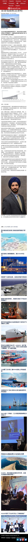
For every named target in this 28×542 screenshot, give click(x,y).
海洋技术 (8, 537)
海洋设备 (15, 226)
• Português (11, 3)
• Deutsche (18, 1)
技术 (12, 226)
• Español (11, 1)
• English (17, 5)
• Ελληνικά (22, 3)
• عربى (24, 1)
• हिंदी (17, 3)
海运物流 (13, 537)
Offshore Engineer (21, 537)
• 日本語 (4, 3)
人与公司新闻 (7, 226)
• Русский (10, 5)
